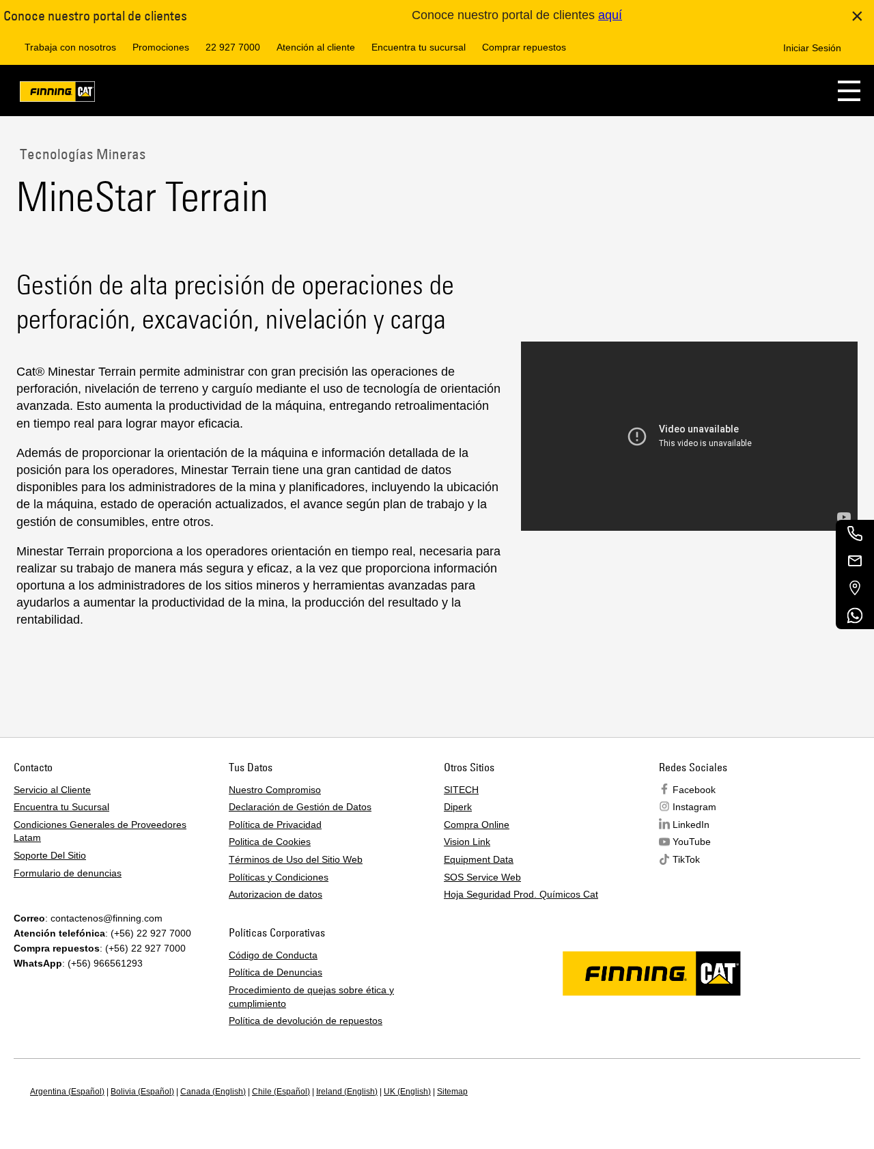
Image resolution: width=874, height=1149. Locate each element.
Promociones (160, 47)
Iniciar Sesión (812, 47)
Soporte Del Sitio (50, 855)
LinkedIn (691, 824)
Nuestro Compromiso (275, 789)
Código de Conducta (273, 955)
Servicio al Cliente (52, 789)
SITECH (461, 789)
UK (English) (407, 1091)
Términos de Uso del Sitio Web (296, 859)
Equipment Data (478, 859)
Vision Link (467, 841)
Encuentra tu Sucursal (61, 806)
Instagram (694, 806)
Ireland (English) (347, 1091)
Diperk (458, 806)
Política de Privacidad (275, 824)
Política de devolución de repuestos (305, 1020)
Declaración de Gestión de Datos (300, 806)
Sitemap (452, 1091)
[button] (849, 90)
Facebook (694, 789)
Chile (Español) (281, 1091)
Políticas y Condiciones (278, 877)
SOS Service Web (482, 877)
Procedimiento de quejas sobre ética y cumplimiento (311, 996)
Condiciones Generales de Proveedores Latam (100, 831)
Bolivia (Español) (142, 1091)
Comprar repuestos (524, 47)
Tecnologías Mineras (80, 154)
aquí (610, 15)
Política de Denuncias (275, 972)
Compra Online (476, 824)
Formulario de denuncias (68, 873)
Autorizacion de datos (275, 894)
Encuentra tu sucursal (418, 47)
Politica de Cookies (270, 841)
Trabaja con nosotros (70, 47)
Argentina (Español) (67, 1091)
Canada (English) (213, 1091)
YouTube (692, 841)
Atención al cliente (316, 47)
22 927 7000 (233, 47)
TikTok (686, 859)
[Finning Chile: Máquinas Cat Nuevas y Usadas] (57, 94)
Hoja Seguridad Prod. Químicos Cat (521, 894)
